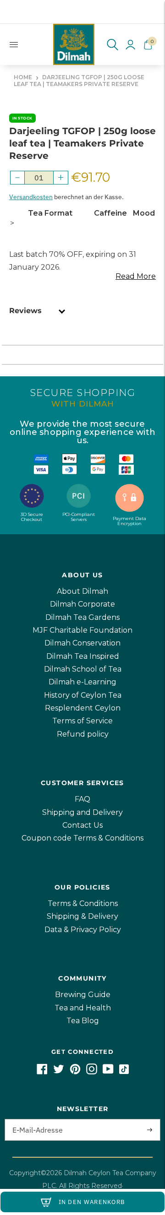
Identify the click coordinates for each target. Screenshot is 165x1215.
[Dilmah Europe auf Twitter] (58, 1072)
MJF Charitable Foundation (82, 630)
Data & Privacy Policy (82, 929)
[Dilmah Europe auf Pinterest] (75, 1072)
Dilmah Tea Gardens (82, 617)
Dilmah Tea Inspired (82, 656)
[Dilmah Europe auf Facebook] (42, 1072)
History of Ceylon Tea (82, 695)
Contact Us (82, 825)
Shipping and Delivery (82, 812)
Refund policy (83, 734)
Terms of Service (82, 720)
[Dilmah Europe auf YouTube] (108, 1072)
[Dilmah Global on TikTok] (124, 1072)
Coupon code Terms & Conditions (82, 838)
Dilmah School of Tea (82, 669)
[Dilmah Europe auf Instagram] (91, 1072)
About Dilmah (82, 591)
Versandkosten (31, 197)
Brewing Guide (82, 994)
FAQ (82, 799)
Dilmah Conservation (82, 643)
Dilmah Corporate (82, 604)
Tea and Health (83, 1007)
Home (23, 77)
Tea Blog (82, 1020)
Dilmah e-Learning (82, 682)
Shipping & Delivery (82, 916)
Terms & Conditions (83, 903)
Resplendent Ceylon (83, 708)
